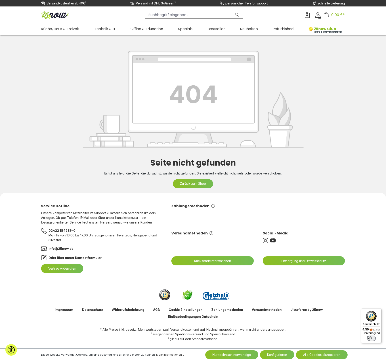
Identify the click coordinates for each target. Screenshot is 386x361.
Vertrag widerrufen (62, 268)
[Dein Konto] (317, 14)
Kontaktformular (88, 258)
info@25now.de (60, 248)
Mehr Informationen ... (170, 354)
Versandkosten (181, 329)
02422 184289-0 (62, 230)
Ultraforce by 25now (306, 310)
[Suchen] (237, 15)
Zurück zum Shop (193, 183)
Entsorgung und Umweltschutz (303, 261)
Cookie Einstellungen (186, 310)
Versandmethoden (189, 233)
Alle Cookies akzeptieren (321, 355)
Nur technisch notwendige (231, 355)
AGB (156, 310)
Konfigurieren (277, 355)
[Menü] (379, 311)
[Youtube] (273, 240)
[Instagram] (266, 240)
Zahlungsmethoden (190, 206)
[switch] (371, 338)
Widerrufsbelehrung (128, 310)
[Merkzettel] (307, 14)
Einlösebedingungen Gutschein (193, 316)
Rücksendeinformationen (212, 261)
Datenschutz (92, 310)
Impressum (64, 310)
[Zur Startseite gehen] (63, 14)
